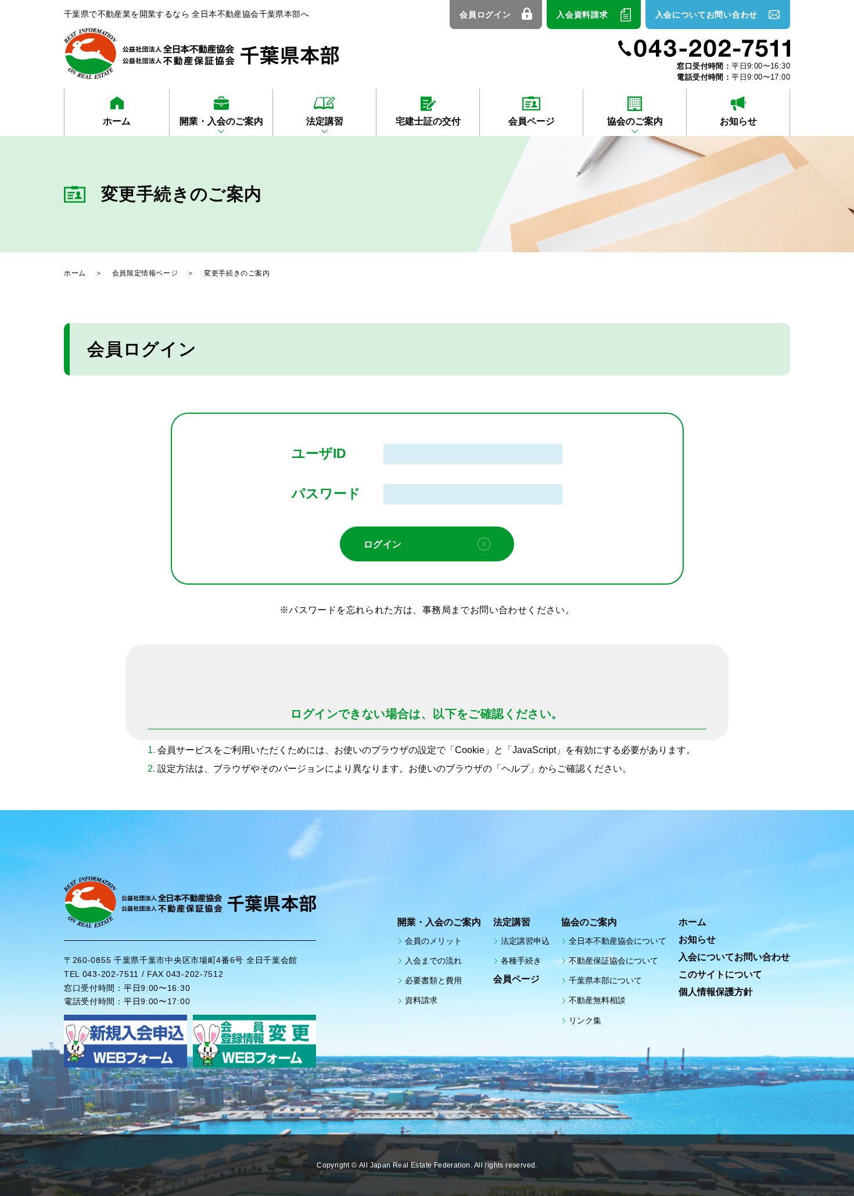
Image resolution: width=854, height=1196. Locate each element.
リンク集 (585, 1020)
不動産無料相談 (597, 1000)
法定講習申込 (525, 941)
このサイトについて (720, 974)
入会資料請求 (582, 14)
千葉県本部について (605, 980)
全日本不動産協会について (617, 941)
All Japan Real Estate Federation (415, 1165)
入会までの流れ (433, 960)
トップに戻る (813, 1161)
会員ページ (531, 121)
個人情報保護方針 (716, 992)
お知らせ (738, 121)
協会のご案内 (635, 121)
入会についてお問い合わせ (706, 14)
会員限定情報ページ (145, 273)
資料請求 (421, 1000)
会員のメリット (433, 941)
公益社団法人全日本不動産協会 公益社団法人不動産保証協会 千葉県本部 (201, 53)
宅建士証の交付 (428, 121)
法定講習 (324, 121)
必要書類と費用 (433, 980)
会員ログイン (485, 14)
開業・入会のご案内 (221, 121)
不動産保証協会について (613, 960)
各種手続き (521, 960)
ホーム (117, 121)
